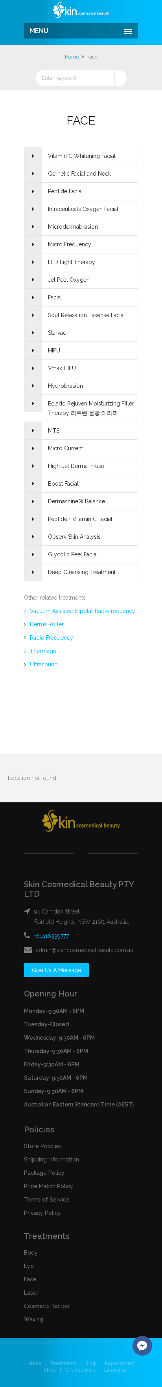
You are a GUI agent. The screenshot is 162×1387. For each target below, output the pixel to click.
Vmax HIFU (62, 368)
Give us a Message (56, 970)
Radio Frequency (51, 638)
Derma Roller (47, 624)
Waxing (33, 1319)
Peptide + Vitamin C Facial (80, 519)
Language (115, 1369)
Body (31, 1252)
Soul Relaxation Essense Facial (86, 315)
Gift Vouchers (80, 1369)
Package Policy (44, 1173)
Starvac (57, 333)
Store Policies (42, 1146)
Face (30, 1279)
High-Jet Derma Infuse (76, 466)
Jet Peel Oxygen (69, 280)
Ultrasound (44, 664)
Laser (31, 1293)
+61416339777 (51, 936)
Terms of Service (47, 1199)
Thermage (43, 651)
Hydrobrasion (65, 386)
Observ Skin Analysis (74, 537)
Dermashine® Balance (76, 501)
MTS (53, 430)
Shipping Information (51, 1159)
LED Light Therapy (71, 262)
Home (72, 57)
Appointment (119, 1363)
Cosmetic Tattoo (47, 1306)
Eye (29, 1266)
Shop (50, 1369)
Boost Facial (63, 484)
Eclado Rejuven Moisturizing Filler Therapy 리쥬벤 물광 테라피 (91, 408)
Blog (90, 1363)
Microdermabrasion (73, 227)
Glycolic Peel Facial (73, 554)
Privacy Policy (42, 1213)
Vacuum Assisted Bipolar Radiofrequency (82, 611)
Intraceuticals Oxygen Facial (83, 209)
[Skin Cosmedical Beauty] (81, 10)
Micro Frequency (69, 244)
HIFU (54, 350)
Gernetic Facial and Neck (79, 174)
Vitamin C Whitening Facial (82, 156)
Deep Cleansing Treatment (82, 572)
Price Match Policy (48, 1186)
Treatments (63, 1363)
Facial (55, 297)
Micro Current (65, 448)
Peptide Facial (65, 191)
